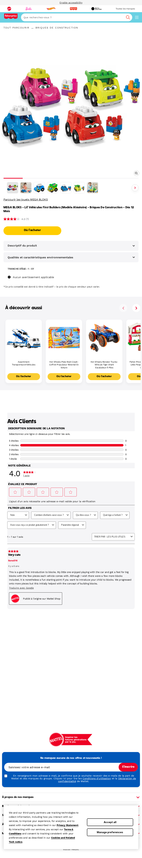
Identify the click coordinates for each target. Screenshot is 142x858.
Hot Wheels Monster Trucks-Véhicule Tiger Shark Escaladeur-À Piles (104, 365)
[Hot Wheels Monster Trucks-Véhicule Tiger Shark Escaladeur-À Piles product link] (104, 338)
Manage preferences (110, 832)
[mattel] (9, 8)
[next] (136, 308)
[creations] (96, 8)
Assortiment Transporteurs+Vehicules (23, 363)
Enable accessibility (71, 2)
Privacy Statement (67, 825)
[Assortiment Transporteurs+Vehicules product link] (24, 338)
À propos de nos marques (18, 797)
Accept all (110, 822)
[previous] (123, 308)
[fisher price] (73, 8)
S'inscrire (128, 767)
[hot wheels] (51, 8)
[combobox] (76, 17)
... (32, 27)
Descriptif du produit (22, 245)
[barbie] (28, 8)
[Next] (135, 187)
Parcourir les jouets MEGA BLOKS (25, 199)
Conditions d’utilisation (97, 778)
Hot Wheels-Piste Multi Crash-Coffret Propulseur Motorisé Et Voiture (63, 365)
